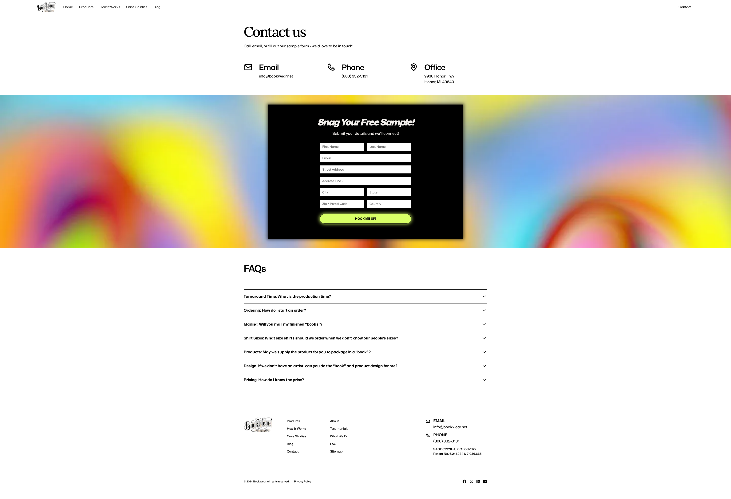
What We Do (339, 436)
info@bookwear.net (276, 76)
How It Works (110, 7)
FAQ (333, 444)
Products (86, 7)
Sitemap (336, 451)
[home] (46, 7)
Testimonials (339, 428)
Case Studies (136, 7)
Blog (156, 7)
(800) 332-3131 (355, 76)
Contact (684, 7)
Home (68, 7)
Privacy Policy (302, 481)
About (334, 421)
